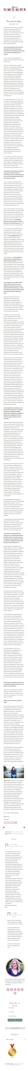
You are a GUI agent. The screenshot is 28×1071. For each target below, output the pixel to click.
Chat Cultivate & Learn (17, 831)
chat (12, 833)
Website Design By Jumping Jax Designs (16, 1064)
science (22, 833)
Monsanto (16, 833)
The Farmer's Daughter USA (15, 9)
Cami (13, 913)
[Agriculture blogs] (12, 1058)
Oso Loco (11, 844)
